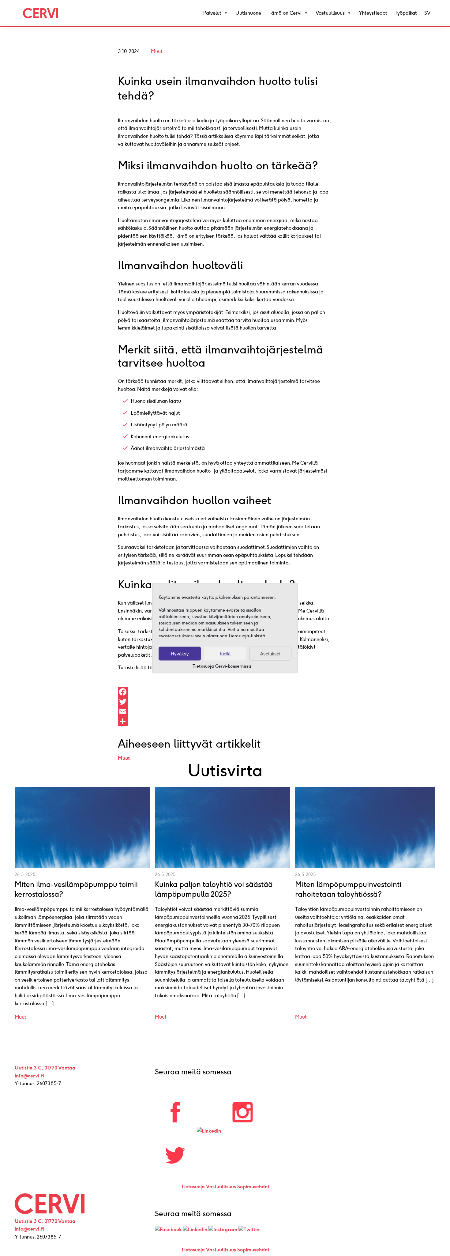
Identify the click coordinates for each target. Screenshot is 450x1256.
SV (427, 13)
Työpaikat (406, 13)
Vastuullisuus (330, 13)
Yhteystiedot (373, 13)
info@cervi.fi (29, 1076)
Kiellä (225, 653)
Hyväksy (180, 653)
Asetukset (270, 653)
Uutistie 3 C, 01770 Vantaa (45, 1068)
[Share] (225, 721)
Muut (157, 51)
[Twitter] (225, 702)
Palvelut (212, 13)
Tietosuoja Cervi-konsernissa (222, 666)
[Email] (225, 711)
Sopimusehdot (253, 1187)
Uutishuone (248, 13)
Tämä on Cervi (285, 13)
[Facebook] (225, 692)
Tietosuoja (193, 1187)
